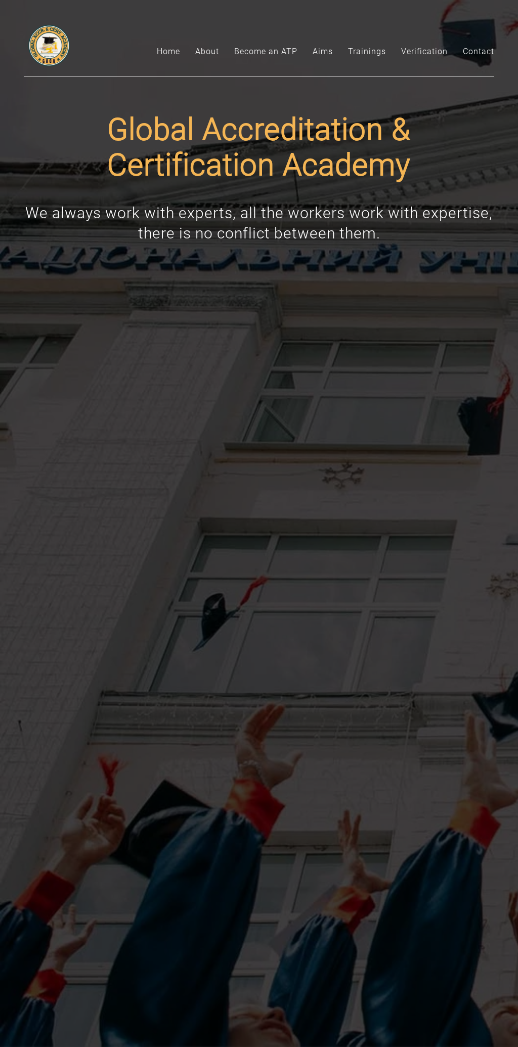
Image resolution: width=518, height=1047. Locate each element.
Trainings (367, 51)
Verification (424, 51)
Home (168, 51)
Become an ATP (265, 51)
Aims (323, 51)
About (207, 51)
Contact (478, 51)
